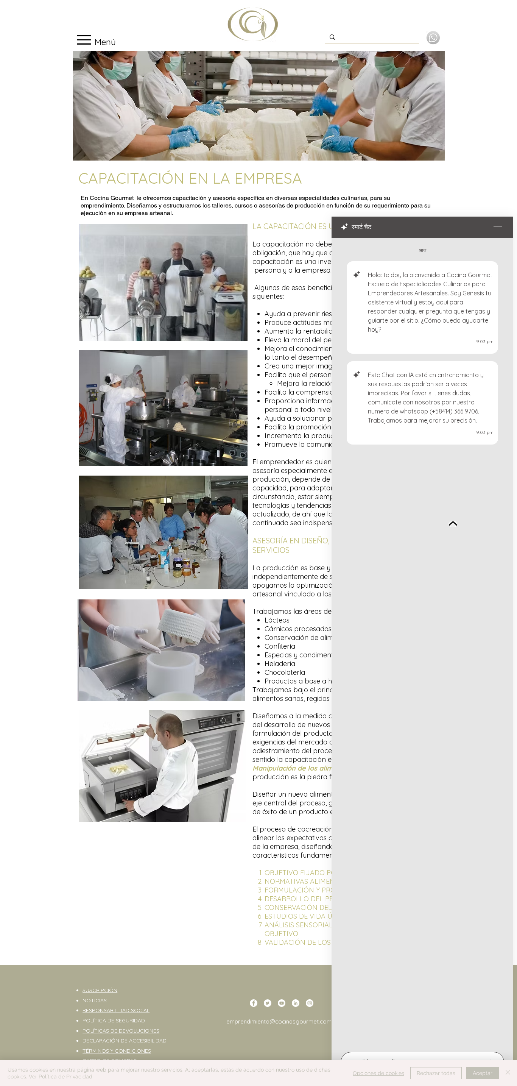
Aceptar (482, 1073)
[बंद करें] (507, 1073)
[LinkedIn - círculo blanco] (295, 1003)
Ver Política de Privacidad (60, 1077)
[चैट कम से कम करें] (498, 227)
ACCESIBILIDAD (148, 1040)
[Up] (452, 524)
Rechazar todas (436, 1073)
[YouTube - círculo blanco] (281, 1003)
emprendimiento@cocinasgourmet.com (279, 1021)
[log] (422, 642)
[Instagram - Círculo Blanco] (309, 1003)
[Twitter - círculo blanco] (267, 1003)
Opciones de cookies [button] (378, 1073)
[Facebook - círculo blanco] (253, 1003)
